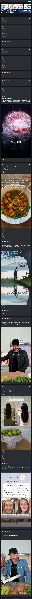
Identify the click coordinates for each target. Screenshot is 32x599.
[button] (16, 8)
